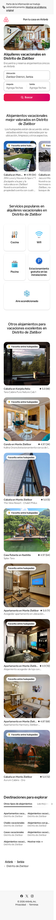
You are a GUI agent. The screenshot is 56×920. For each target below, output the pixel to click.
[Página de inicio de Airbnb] (6, 19)
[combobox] (26, 77)
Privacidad (20, 904)
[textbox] (15, 88)
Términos (33, 904)
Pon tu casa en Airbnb (35, 19)
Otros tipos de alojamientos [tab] (18, 803)
